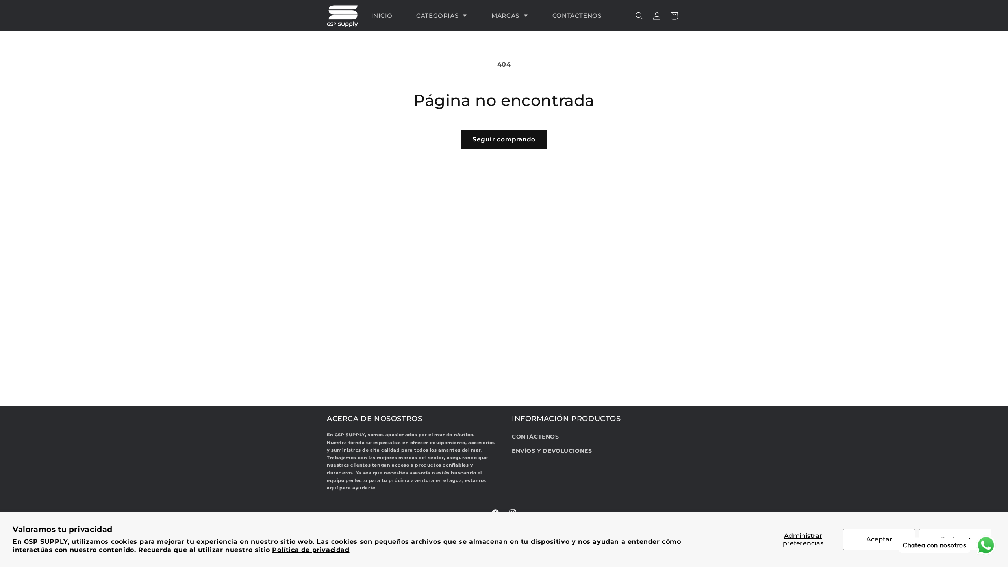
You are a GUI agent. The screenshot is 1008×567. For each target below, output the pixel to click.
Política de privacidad (310, 550)
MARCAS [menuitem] (505, 15)
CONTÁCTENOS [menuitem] (577, 15)
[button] (639, 15)
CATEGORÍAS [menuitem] (437, 15)
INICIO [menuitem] (382, 15)
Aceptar (879, 539)
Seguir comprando (504, 139)
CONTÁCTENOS (535, 436)
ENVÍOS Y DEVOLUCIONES (552, 450)
